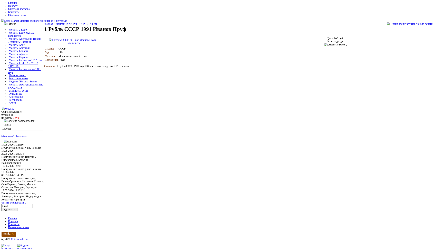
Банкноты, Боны (18, 90)
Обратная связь (17, 15)
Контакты (13, 12)
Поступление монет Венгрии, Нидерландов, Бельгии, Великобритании (18, 159)
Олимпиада (15, 93)
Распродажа (16, 99)
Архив (12, 102)
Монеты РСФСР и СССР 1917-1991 (76, 23)
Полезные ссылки (18, 227)
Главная (12, 2)
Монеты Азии (17, 44)
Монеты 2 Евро (18, 29)
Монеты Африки (18, 54)
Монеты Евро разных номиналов (21, 34)
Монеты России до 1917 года (26, 60)
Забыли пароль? (7, 136)
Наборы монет (17, 75)
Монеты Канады (18, 51)
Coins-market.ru (19, 239)
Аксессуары (16, 96)
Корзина (13, 221)
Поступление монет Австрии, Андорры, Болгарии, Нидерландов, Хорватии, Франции (21, 196)
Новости (13, 5)
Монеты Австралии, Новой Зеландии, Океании (24, 40)
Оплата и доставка (19, 8)
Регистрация (21, 136)
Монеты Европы (18, 57)
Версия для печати (422, 23)
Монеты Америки (19, 47)
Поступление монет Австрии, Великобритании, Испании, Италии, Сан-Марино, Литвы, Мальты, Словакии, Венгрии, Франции (22, 183)
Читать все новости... (13, 202)
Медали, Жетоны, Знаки (23, 81)
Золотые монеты (18, 78)
